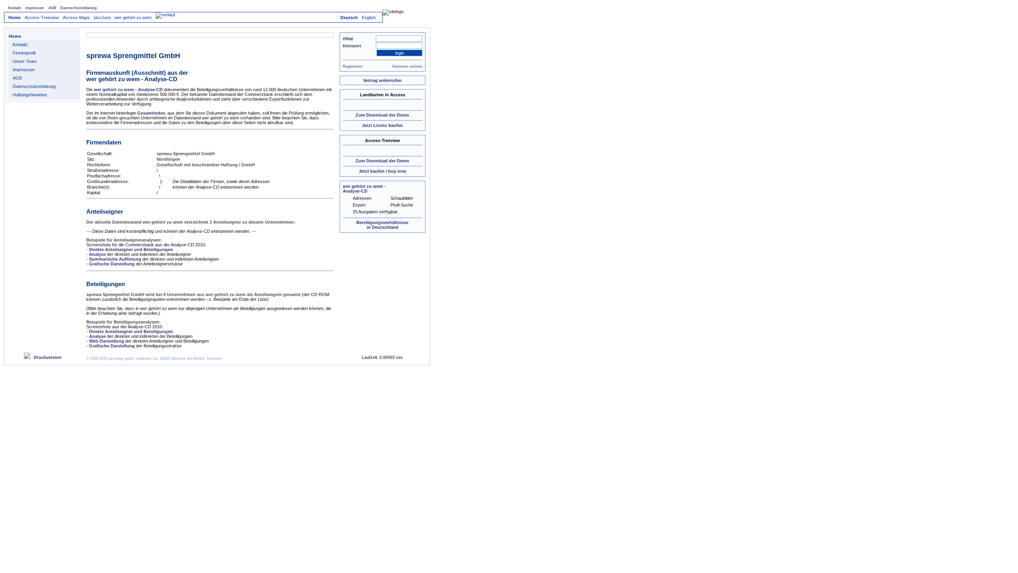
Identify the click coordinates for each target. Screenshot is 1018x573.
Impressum (34, 8)
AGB (52, 8)
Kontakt (14, 8)
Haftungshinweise (30, 94)
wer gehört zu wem (133, 17)
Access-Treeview (42, 17)
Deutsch (349, 17)
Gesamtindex (151, 113)
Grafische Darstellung (112, 263)
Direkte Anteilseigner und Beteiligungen (131, 249)
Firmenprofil (24, 53)
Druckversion (46, 357)
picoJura (102, 17)
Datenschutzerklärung (78, 8)
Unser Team (25, 61)
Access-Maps (76, 17)
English (369, 17)
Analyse (97, 254)
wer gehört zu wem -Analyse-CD (364, 188)
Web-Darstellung (106, 341)
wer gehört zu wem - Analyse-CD (128, 89)
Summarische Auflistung (115, 259)
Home (14, 17)
